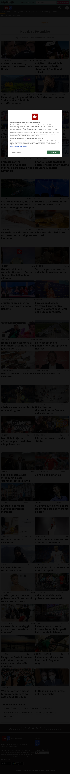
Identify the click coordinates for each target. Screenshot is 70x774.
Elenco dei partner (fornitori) (18, 146)
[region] (35, 133)
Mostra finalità (16, 152)
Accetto (53, 152)
